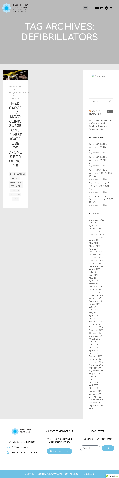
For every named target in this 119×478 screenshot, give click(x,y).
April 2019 (93, 249)
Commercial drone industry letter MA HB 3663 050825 (101, 199)
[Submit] (108, 448)
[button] (85, 8)
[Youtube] (97, 8)
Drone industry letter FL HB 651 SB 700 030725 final (99, 186)
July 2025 (93, 223)
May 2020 (93, 243)
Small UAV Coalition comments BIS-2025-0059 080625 (100, 173)
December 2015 (96, 362)
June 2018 (93, 275)
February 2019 (95, 252)
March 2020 (94, 246)
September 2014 (96, 406)
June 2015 (93, 380)
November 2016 (96, 330)
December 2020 (96, 237)
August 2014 (94, 409)
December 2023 (96, 232)
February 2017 (95, 322)
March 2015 (94, 388)
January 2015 (95, 394)
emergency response (15, 184)
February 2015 (95, 391)
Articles (15, 98)
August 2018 (94, 269)
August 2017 (94, 304)
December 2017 (96, 292)
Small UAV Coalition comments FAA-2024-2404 (98, 160)
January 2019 (95, 255)
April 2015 (93, 385)
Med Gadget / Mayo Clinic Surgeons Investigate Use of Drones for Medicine (15, 135)
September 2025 (96, 220)
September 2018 (96, 266)
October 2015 (95, 368)
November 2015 (96, 365)
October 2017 (95, 298)
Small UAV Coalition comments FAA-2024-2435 (98, 147)
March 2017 (94, 319)
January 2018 (95, 290)
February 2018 (95, 287)
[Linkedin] (102, 8)
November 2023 (96, 234)
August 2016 (94, 339)
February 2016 (95, 356)
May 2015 (93, 382)
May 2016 (93, 348)
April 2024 (94, 226)
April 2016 (93, 351)
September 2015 (96, 371)
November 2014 (96, 400)
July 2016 (93, 342)
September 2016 (96, 336)
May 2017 (93, 313)
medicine (15, 194)
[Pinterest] (106, 8)
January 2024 (95, 229)
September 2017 (96, 301)
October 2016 (95, 333)
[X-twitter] (111, 8)
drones (15, 178)
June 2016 (93, 345)
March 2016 (94, 353)
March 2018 (94, 284)
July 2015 (93, 377)
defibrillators (17, 174)
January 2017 (95, 324)
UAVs (15, 199)
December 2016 (96, 327)
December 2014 (96, 397)
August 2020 (95, 240)
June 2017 (93, 310)
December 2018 (96, 258)
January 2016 (95, 359)
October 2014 (95, 403)
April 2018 (93, 281)
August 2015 (94, 374)
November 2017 (96, 295)
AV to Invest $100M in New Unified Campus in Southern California (100, 123)
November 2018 (96, 261)
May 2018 (93, 278)
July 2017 (93, 307)
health (15, 190)
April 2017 (93, 316)
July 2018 (93, 272)
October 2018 (95, 263)
